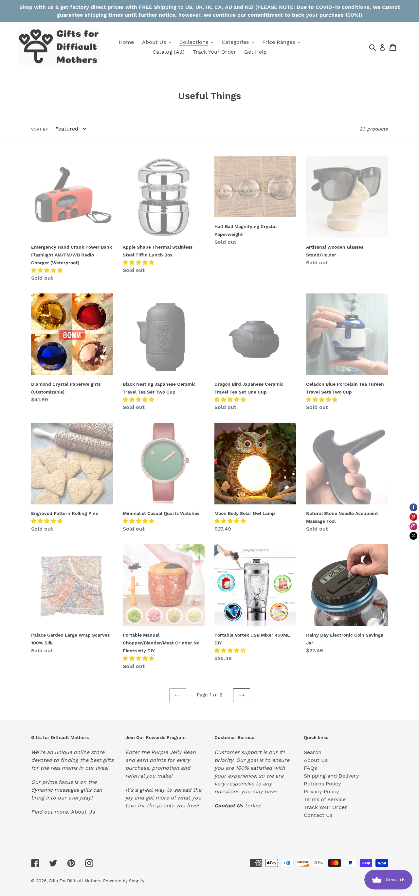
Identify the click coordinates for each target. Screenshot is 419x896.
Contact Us (318, 815)
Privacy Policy (321, 791)
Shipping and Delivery (331, 776)
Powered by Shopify (123, 880)
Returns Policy (322, 784)
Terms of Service (325, 799)
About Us (83, 812)
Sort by (39, 129)
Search (312, 752)
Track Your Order (325, 807)
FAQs (310, 768)
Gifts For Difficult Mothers (75, 880)
